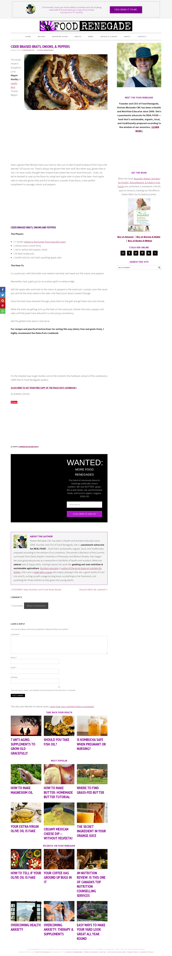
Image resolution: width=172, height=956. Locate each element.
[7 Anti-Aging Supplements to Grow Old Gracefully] (26, 726)
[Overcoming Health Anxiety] (26, 911)
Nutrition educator (49, 568)
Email (14, 667)
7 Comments (40, 50)
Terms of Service (91, 952)
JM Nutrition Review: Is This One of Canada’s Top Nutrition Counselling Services (91, 884)
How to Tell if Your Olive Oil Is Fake (26, 875)
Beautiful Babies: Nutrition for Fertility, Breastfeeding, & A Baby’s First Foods (139, 182)
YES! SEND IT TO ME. (126, 9)
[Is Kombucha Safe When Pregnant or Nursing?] (92, 726)
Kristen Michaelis (43, 952)
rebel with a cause (43, 572)
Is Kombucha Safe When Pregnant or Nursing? (91, 744)
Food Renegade (86, 24)
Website (14, 677)
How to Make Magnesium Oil (22, 790)
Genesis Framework (74, 952)
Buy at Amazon (125, 236)
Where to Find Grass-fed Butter (90, 790)
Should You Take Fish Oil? (56, 742)
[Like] (2, 289)
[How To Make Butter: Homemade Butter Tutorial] (59, 774)
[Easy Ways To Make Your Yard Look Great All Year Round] (92, 911)
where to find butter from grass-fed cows (44, 241)
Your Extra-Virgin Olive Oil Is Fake (25, 828)
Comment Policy (147, 952)
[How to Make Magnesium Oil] (26, 774)
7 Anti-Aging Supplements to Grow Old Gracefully (23, 746)
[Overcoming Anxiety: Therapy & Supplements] (59, 911)
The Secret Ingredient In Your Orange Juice (91, 831)
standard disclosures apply (28, 447)
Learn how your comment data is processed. (72, 706)
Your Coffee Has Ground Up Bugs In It (58, 877)
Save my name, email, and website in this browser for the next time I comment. (43, 690)
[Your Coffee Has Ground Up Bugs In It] (59, 859)
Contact (103, 952)
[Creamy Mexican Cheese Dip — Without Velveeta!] (59, 813)
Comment (15, 634)
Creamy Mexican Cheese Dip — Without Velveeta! (58, 834)
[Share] (2, 295)
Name (14, 657)
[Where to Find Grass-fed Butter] (92, 774)
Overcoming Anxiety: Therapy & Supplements (59, 929)
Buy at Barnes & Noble (148, 236)
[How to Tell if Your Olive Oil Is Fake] (26, 859)
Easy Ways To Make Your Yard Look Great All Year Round (91, 931)
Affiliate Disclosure (48, 50)
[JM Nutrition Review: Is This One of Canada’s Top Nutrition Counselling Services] (92, 859)
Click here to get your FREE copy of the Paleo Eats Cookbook (43, 387)
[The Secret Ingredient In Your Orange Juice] (92, 812)
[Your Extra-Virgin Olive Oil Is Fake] (26, 812)
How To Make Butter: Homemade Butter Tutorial (58, 792)
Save (15, 402)
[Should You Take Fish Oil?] (59, 726)
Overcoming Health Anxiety (26, 927)
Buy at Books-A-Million (140, 240)
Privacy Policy (133, 952)
